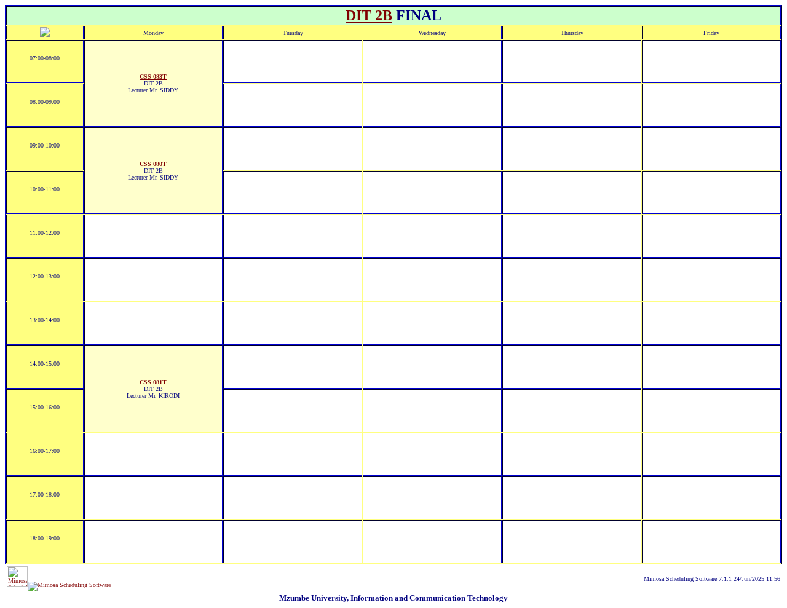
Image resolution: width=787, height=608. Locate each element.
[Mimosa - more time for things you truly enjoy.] (17, 585)
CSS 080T (153, 163)
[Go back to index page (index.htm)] (45, 34)
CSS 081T (153, 382)
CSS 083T (153, 76)
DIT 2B (369, 15)
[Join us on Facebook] (69, 585)
